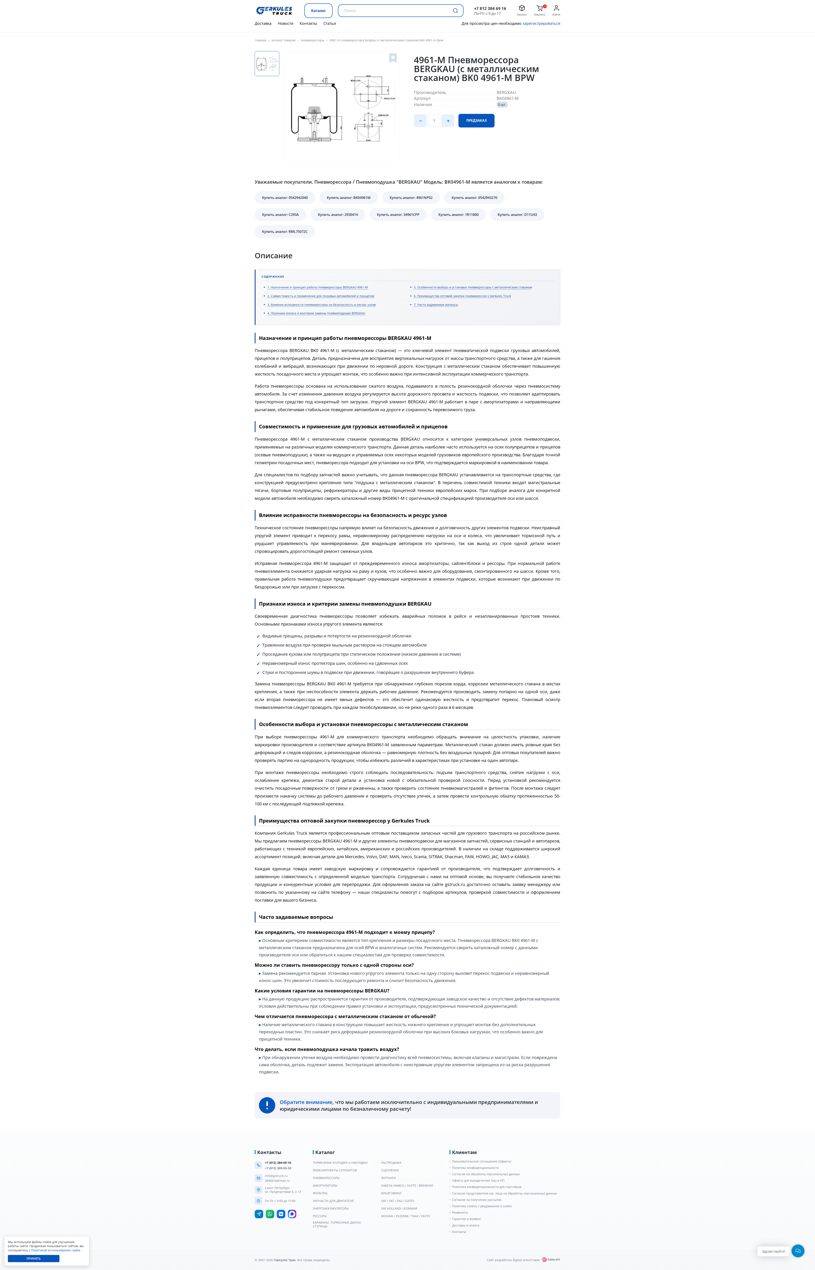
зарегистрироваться (541, 23)
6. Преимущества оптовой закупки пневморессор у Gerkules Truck (462, 296)
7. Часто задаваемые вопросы (436, 305)
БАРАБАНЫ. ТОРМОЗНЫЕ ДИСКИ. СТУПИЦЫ (337, 1224)
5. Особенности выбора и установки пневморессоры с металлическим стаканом (473, 287)
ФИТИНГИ (388, 1178)
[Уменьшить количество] (420, 120)
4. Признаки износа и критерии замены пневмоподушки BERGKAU (316, 313)
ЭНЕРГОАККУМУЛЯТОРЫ (331, 1208)
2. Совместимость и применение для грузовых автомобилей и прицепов (320, 296)
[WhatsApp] (270, 1214)
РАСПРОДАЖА (391, 1163)
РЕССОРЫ (320, 1216)
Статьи (329, 23)
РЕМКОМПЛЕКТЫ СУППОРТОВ (335, 1170)
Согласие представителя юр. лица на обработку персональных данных (504, 1193)
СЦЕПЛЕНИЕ (390, 1170)
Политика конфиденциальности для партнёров (486, 1187)
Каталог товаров (283, 40)
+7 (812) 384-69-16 (278, 1163)
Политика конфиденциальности (475, 1168)
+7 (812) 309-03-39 (278, 1168)
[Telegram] (259, 1214)
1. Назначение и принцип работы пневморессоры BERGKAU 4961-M (317, 287)
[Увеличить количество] (447, 120)
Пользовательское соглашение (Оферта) (481, 1161)
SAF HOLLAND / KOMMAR (399, 1208)
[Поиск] (455, 10)
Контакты (308, 23)
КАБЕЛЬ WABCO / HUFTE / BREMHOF (407, 1186)
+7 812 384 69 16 (490, 8)
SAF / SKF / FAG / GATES (397, 1201)
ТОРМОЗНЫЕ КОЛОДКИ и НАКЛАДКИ (340, 1163)
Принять (34, 1258)
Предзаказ (476, 120)
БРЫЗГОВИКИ (391, 1193)
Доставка (263, 23)
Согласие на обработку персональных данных (486, 1174)
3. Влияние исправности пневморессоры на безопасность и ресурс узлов (321, 305)
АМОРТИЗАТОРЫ (325, 1186)
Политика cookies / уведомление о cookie (482, 1206)
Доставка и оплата (465, 1225)
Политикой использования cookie (55, 1250)
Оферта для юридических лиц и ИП (478, 1180)
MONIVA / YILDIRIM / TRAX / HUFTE (405, 1216)
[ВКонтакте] (281, 1214)
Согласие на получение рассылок (476, 1200)
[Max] (292, 1214)
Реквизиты (460, 1212)
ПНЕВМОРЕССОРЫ (312, 40)
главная (260, 40)
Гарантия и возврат (466, 1219)
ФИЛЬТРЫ (320, 1193)
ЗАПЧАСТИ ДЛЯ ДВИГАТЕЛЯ (333, 1201)
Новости (285, 23)
